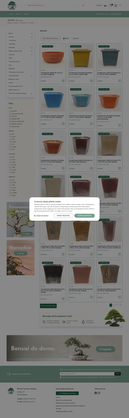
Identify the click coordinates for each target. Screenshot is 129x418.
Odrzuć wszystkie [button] (63, 215)
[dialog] (64, 209)
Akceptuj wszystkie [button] (84, 215)
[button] (41, 216)
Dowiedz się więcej (66, 211)
